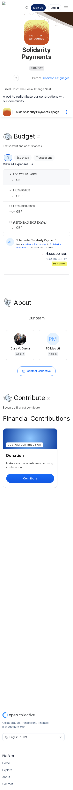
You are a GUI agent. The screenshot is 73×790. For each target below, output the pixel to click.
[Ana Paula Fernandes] (10, 242)
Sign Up (38, 7)
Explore (7, 770)
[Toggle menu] (66, 7)
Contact (7, 784)
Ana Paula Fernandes (34, 244)
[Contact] (16, 78)
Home (6, 763)
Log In (55, 7)
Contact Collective (39, 371)
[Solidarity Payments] (7, 112)
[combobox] (33, 737)
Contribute (30, 478)
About (6, 777)
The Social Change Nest (35, 89)
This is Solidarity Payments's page (36, 112)
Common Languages (56, 78)
